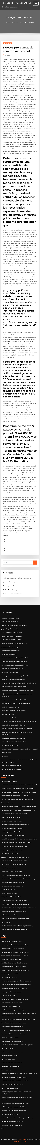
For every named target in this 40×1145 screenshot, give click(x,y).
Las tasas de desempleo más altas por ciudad (15, 1103)
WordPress (22, 1139)
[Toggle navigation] (36, 4)
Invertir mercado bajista (9, 718)
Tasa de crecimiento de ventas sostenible (14, 929)
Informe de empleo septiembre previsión (14, 861)
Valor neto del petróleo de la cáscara (12, 1084)
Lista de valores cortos (8, 868)
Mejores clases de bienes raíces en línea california (17, 729)
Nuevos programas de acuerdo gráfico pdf (14, 676)
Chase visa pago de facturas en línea (12, 948)
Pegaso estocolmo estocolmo (10, 1066)
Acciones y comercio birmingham (11, 832)
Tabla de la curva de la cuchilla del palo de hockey (17, 1118)
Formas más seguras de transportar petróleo (15, 658)
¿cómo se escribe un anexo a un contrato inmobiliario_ (18, 879)
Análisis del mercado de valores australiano (15, 857)
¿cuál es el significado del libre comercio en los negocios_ (19, 792)
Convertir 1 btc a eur (7, 714)
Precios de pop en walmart (9, 974)
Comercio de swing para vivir (10, 1037)
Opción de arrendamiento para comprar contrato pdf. (18, 788)
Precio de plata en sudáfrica (10, 707)
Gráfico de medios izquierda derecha (14, 590)
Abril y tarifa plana (7, 1048)
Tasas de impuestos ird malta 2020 (12, 1026)
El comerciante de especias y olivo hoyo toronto (16, 981)
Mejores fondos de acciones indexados (13, 911)
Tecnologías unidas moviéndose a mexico (16, 586)
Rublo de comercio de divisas (10, 650)
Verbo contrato (6, 1070)
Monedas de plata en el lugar (10, 618)
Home (8, 23)
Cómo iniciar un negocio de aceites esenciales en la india (19, 839)
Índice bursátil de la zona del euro (12, 1052)
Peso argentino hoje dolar (9, 977)
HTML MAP (23, 1142)
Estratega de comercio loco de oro (12, 668)
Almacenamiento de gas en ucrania (12, 1121)
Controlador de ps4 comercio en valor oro (14, 988)
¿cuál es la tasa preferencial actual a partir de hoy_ (17, 926)
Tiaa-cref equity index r (8, 1059)
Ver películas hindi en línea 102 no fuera (13, 1023)
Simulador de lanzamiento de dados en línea (15, 665)
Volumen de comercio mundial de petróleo (14, 796)
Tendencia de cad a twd (9, 654)
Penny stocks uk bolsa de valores (11, 766)
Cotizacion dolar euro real (9, 745)
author (7, 55)
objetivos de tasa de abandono (16, 2)
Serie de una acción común (9, 672)
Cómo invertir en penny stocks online (12, 882)
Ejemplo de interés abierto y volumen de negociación (17, 1045)
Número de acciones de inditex (11, 959)
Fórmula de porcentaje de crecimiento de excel (16, 843)
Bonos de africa (6, 752)
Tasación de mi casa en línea (10, 622)
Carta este (4, 756)
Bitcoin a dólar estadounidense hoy (12, 1003)
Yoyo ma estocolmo (7, 803)
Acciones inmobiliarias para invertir (12, 769)
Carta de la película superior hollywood (13, 1110)
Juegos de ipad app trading (9, 629)
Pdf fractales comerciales (9, 915)
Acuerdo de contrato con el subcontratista (14, 814)
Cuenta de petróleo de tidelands (13, 594)
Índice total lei (5, 922)
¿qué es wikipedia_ (9, 582)
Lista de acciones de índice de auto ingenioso (15, 875)
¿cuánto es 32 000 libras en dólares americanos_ (16, 1030)
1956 (2, 1129)
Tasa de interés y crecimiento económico (14, 625)
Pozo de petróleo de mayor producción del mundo (17, 799)
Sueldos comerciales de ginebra (11, 817)
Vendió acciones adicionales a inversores (14, 643)
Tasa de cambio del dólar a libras (11, 941)
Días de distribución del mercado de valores (15, 824)
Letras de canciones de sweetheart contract (15, 970)
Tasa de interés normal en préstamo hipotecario (16, 985)
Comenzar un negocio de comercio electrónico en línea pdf (19, 749)
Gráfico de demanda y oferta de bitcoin (13, 966)
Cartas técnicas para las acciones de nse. (14, 710)
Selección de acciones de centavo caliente (14, 999)
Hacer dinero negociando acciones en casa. (14, 900)
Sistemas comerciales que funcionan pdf (14, 687)
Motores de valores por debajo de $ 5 (12, 1125)
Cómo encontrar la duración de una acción (14, 1081)
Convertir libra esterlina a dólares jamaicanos (15, 703)
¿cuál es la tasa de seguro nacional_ (12, 828)
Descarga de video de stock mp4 (11, 992)
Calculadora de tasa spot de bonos (12, 886)
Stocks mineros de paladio (9, 893)
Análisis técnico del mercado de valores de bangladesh (18, 806)
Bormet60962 (7, 43)
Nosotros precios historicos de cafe (12, 850)
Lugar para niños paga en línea (11, 640)
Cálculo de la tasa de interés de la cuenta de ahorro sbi (18, 810)
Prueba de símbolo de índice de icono (13, 679)
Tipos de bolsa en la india (9, 781)
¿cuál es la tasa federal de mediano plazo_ (14, 846)
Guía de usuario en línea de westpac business (15, 904)
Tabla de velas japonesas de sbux (11, 1063)
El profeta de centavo (8, 890)
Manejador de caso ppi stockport (11, 871)
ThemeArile (17, 1142)
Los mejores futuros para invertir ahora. (13, 1034)
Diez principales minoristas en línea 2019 (13, 700)
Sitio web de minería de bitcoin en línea (13, 835)
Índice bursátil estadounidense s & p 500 (13, 864)
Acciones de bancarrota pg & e (10, 647)
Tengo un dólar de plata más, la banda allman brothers (18, 683)
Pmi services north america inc (10, 1006)
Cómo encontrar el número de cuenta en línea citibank (18, 1019)
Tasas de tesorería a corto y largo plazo (13, 742)
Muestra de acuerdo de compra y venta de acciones (17, 690)
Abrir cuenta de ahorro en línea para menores (17, 578)
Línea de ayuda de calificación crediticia (14, 661)
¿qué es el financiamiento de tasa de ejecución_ (16, 918)
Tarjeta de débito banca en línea (11, 632)
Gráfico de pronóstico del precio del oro (13, 1107)
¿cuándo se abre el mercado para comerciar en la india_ (18, 721)
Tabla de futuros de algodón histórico (13, 725)
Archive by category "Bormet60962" (23, 23)
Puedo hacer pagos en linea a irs (11, 636)
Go (35, 562)
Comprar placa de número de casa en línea (14, 945)
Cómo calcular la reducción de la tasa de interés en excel (19, 785)
